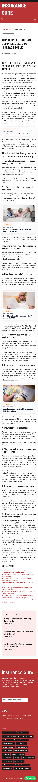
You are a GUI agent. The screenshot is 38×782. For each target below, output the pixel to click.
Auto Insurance (23, 733)
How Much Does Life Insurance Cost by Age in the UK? (18, 317)
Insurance (6, 754)
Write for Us (23, 718)
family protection (8, 743)
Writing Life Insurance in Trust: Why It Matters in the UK (18, 230)
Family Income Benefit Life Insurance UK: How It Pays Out (18, 410)
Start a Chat (32, 778)
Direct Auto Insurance (21, 740)
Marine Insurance (28, 758)
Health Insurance (8, 747)
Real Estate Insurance (22, 765)
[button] (2, 19)
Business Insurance (9, 736)
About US (11, 715)
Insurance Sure (14, 9)
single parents (7, 768)
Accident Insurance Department (15, 134)
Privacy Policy (26, 715)
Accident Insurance (8, 35)
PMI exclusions (8, 765)
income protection (20, 750)
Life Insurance (7, 758)
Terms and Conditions (10, 718)
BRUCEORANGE (20, 29)
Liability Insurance (18, 754)
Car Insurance (7, 740)
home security (7, 750)
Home (4, 715)
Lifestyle (17, 758)
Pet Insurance (19, 761)
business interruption (25, 736)
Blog (17, 715)
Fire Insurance (22, 743)
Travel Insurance (24, 768)
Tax (16, 768)
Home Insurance (21, 747)
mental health (7, 761)
